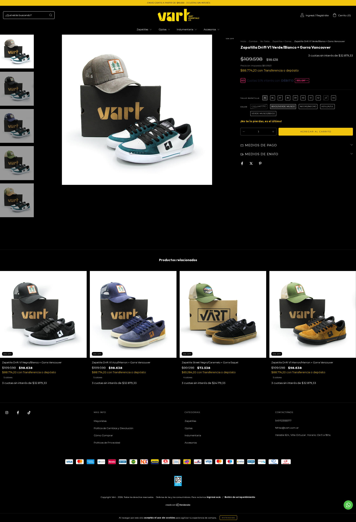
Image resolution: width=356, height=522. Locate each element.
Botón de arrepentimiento (240, 497)
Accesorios (210, 29)
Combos (253, 41)
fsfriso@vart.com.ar (287, 427)
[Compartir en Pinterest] (260, 163)
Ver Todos (264, 41)
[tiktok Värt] (29, 412)
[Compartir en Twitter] (251, 163)
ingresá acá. (214, 497)
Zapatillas (143, 29)
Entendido (228, 518)
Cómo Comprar (103, 435)
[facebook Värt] (18, 412)
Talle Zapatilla (249, 98)
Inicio (243, 41)
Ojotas (163, 29)
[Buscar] (50, 15)
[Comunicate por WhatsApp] (348, 505)
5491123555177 (283, 420)
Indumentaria (185, 29)
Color (243, 107)
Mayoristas (100, 420)
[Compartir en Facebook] (242, 163)
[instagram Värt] (7, 412)
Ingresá (310, 15)
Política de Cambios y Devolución (113, 428)
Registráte (322, 15)
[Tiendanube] (178, 505)
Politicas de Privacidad (107, 442)
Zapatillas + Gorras (281, 41)
